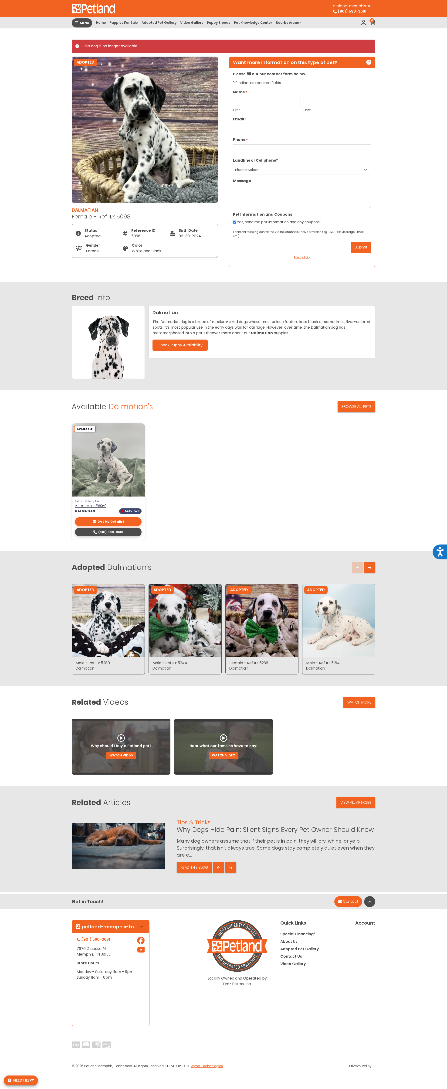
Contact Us (291, 956)
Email (240, 119)
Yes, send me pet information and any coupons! (279, 221)
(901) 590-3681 (110, 532)
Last (307, 109)
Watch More (359, 702)
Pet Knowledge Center (253, 22)
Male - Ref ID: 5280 (93, 663)
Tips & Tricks (193, 822)
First (236, 109)
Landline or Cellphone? (255, 160)
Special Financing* (297, 934)
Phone (240, 139)
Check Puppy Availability (180, 345)
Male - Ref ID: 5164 (323, 663)
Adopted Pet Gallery (159, 22)
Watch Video (121, 755)
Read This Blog (194, 867)
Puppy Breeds (218, 22)
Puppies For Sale (124, 22)
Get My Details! (111, 521)
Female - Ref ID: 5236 (248, 663)
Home (101, 22)
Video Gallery (191, 22)
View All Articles (355, 802)
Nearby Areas (287, 22)
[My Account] (363, 22)
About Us (289, 941)
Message (242, 181)
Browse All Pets (356, 406)
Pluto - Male (90, 506)
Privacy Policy (360, 1066)
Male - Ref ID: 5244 (169, 663)
